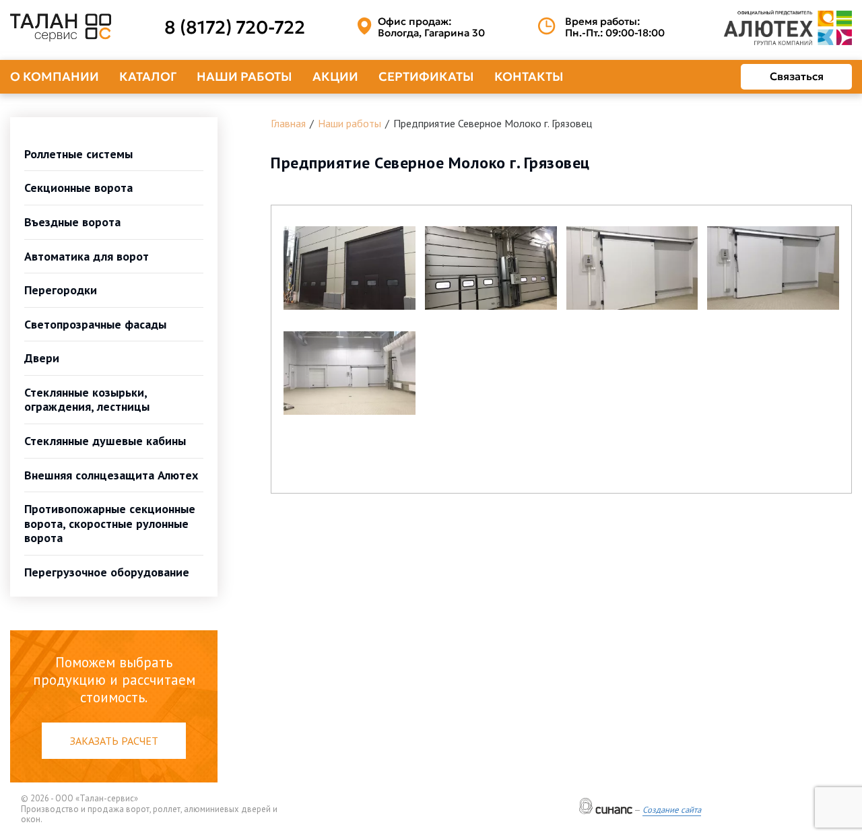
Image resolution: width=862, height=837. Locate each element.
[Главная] (60, 27)
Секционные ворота (78, 187)
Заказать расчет (114, 740)
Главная (288, 123)
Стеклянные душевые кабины (105, 440)
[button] (350, 268)
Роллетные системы (78, 154)
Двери (41, 358)
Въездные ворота (72, 222)
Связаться (797, 76)
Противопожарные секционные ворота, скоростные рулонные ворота (109, 523)
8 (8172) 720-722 (234, 27)
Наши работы (244, 76)
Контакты (529, 76)
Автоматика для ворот (86, 256)
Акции (335, 76)
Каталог (147, 76)
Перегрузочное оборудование (106, 572)
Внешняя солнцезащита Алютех (111, 475)
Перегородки (60, 290)
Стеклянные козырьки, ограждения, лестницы (87, 399)
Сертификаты (426, 76)
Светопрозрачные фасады (95, 324)
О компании (54, 76)
